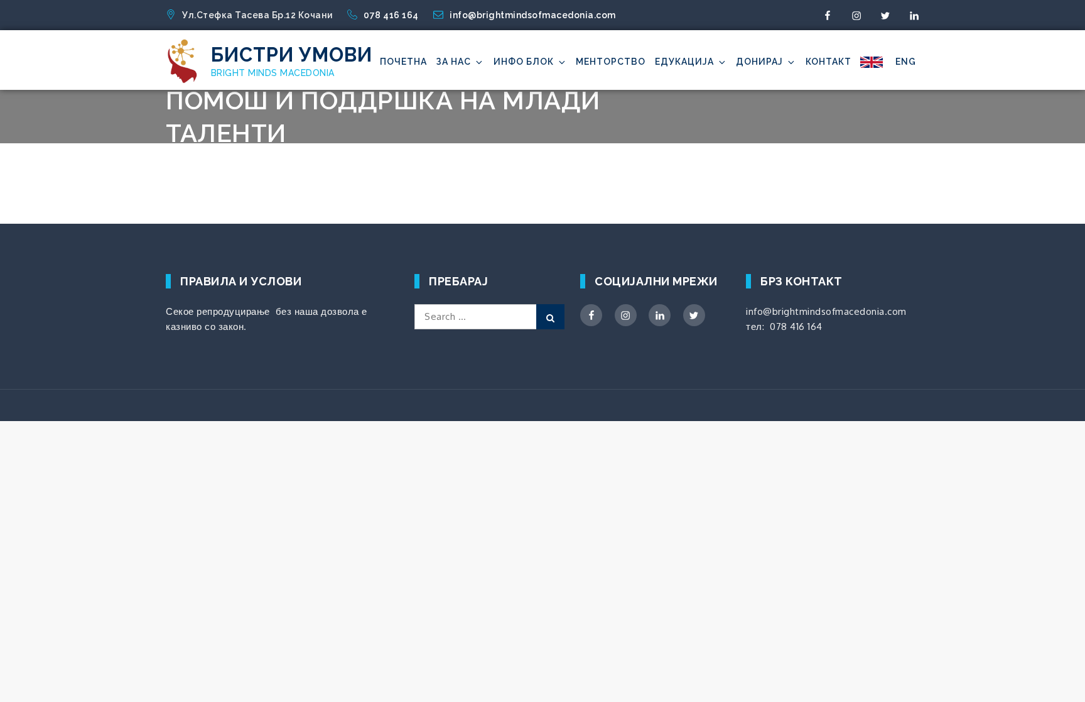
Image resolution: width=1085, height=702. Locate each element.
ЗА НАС (453, 62)
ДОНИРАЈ (759, 62)
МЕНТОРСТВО (610, 62)
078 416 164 (392, 15)
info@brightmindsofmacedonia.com (533, 15)
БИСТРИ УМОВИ (291, 54)
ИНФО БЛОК (524, 62)
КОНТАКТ (828, 62)
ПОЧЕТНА (403, 62)
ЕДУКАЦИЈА (684, 62)
